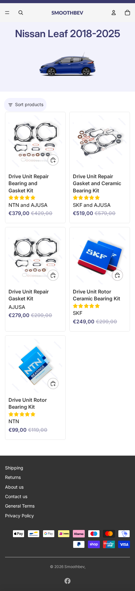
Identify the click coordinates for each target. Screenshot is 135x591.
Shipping (14, 467)
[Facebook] (67, 581)
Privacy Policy (19, 515)
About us (14, 487)
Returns (13, 477)
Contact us (16, 496)
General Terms (20, 506)
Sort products (29, 104)
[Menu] (7, 12)
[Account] (114, 13)
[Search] (21, 13)
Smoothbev (74, 566)
